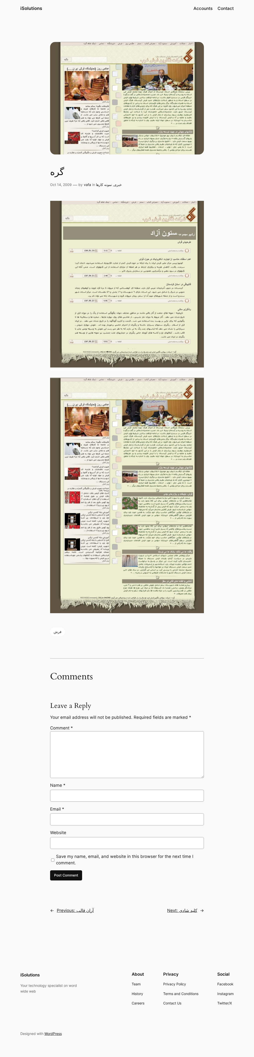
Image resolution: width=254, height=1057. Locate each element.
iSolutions (31, 8)
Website (58, 832)
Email (57, 809)
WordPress (53, 1033)
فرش (58, 632)
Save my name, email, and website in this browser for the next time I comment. (124, 859)
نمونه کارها (104, 184)
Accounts (203, 8)
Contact (226, 8)
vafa (87, 184)
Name (57, 785)
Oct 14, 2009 (61, 184)
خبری (118, 184)
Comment (61, 727)
